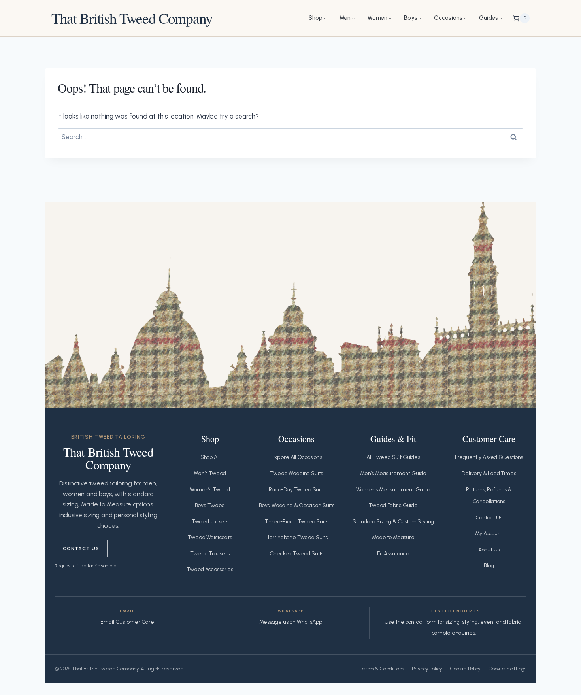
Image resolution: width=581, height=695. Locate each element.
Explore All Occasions (296, 457)
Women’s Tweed (210, 489)
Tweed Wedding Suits (296, 473)
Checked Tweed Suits (296, 553)
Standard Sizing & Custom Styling (393, 521)
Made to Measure (393, 537)
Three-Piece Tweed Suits (296, 521)
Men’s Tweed (210, 473)
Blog (489, 565)
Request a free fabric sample (86, 565)
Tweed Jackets (210, 521)
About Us (489, 549)
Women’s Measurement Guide (393, 489)
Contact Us (81, 548)
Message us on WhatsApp (290, 622)
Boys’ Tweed (210, 505)
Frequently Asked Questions (489, 457)
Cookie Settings (507, 669)
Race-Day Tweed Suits (296, 489)
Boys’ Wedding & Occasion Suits (296, 505)
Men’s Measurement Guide (393, 473)
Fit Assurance (393, 553)
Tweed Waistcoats (210, 537)
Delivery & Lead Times (489, 473)
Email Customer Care (127, 622)
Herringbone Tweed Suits (297, 537)
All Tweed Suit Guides (393, 457)
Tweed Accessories (210, 569)
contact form (421, 622)
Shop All (210, 457)
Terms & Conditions (381, 669)
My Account (488, 533)
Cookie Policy (465, 669)
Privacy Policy (427, 669)
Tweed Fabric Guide (393, 505)
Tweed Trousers (210, 553)
